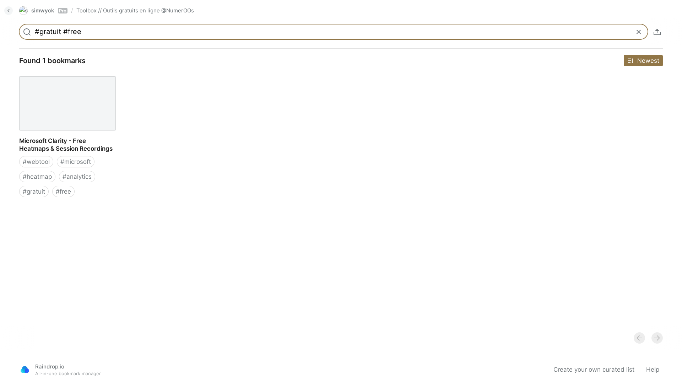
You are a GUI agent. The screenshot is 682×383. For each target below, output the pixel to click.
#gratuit (34, 191)
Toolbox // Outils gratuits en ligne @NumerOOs (135, 10)
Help (652, 369)
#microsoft (75, 161)
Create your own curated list (593, 369)
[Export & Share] (657, 32)
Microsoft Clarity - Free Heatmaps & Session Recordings (64, 77)
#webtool (36, 161)
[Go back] (8, 10)
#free (63, 191)
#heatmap (37, 176)
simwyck (48, 10)
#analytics (77, 176)
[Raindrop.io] (25, 369)
